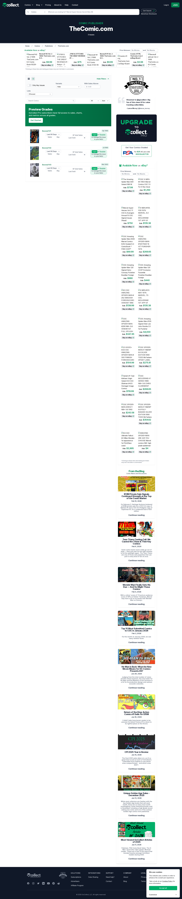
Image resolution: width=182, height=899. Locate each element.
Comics (37, 46)
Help (66, 5)
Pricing (48, 5)
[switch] (29, 85)
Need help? (110, 877)
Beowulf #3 (46, 165)
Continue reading (136, 515)
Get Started (36, 120)
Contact (75, 5)
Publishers (49, 46)
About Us (57, 5)
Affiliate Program (77, 885)
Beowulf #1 (46, 131)
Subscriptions (76, 877)
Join (175, 5)
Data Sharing (93, 877)
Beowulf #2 (46, 148)
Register (103, 134)
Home (27, 46)
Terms (143, 881)
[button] (29, 79)
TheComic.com (63, 46)
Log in (166, 5)
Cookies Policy (167, 881)
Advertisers (75, 881)
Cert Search (147, 11)
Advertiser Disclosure (149, 14)
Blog (125, 881)
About (125, 877)
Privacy (144, 877)
